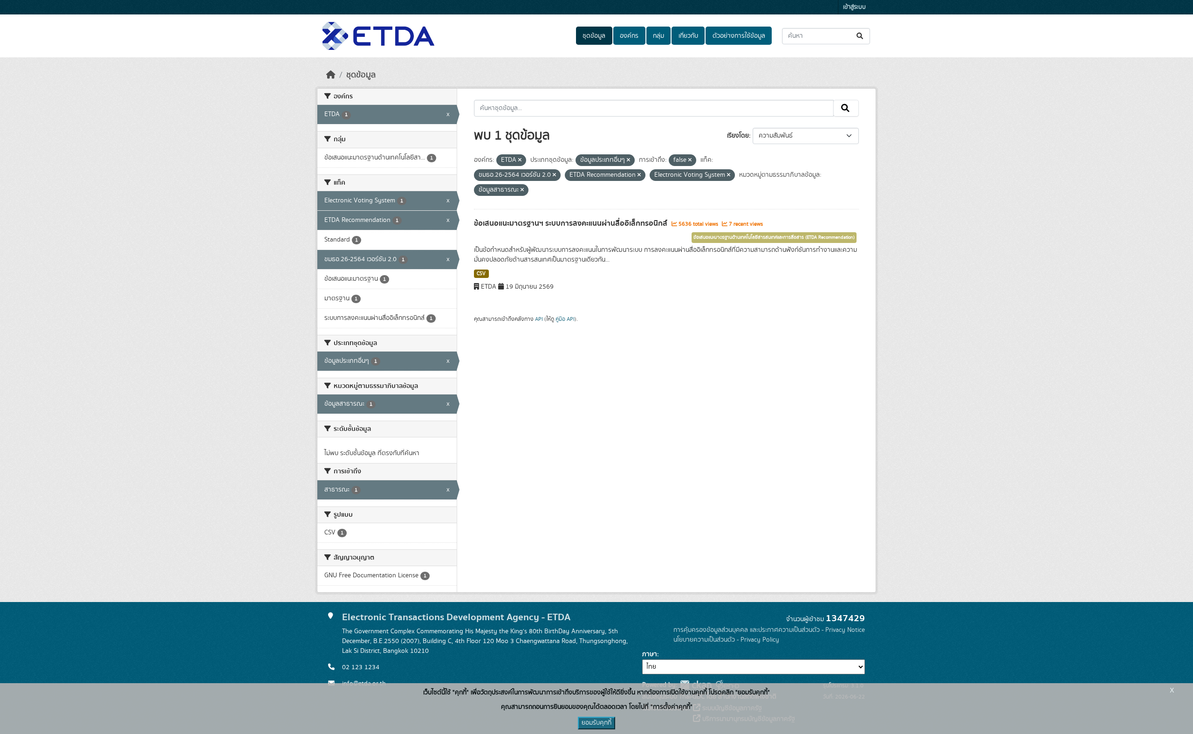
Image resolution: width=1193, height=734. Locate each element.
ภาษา (649, 654)
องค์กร (629, 36)
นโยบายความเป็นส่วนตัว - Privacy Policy (726, 639)
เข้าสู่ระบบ (854, 7)
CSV (481, 273)
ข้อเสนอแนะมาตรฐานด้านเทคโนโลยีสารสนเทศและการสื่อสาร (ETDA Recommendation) (774, 237)
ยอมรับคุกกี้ (596, 722)
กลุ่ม (658, 36)
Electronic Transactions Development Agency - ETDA (456, 617)
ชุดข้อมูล (594, 36)
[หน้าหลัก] (331, 75)
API (539, 319)
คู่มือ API (565, 319)
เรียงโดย (738, 135)
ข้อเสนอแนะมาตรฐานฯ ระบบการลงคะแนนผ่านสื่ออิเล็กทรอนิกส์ (571, 223)
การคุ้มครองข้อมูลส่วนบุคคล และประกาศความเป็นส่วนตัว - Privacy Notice (769, 630)
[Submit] (860, 36)
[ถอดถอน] (519, 160)
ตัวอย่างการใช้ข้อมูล (739, 36)
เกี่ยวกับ (688, 36)
